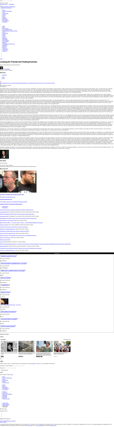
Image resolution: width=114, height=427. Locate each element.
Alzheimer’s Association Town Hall (8, 256)
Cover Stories (5, 41)
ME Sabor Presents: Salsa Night (8, 326)
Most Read (4, 207)
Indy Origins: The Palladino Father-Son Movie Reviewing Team (12, 194)
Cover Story (5, 389)
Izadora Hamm (12, 233)
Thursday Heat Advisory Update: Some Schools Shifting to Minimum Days (16, 209)
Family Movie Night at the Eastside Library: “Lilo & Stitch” (13, 263)
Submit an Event (3, 4)
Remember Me (4, 370)
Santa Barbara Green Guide (8, 43)
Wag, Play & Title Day (5, 278)
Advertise (4, 46)
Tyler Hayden (11, 220)
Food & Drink (5, 13)
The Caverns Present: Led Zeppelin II (9, 319)
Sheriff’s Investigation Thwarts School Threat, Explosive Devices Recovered (17, 214)
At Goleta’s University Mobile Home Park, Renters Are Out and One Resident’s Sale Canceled (20, 248)
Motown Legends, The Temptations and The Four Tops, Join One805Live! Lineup (18, 235)
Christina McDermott (10, 229)
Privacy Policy (3, 422)
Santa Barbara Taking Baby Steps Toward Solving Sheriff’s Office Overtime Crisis (18, 218)
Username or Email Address (6, 365)
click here (30, 425)
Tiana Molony (7, 237)
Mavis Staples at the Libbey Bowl (8, 312)
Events (3, 15)
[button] (9, 349)
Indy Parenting (5, 20)
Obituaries (4, 18)
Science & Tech (3, 224)
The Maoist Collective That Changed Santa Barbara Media (11, 204)
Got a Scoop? (8, 7)
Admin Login (5, 406)
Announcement (3, 212)
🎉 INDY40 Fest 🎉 (5, 285)
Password (2, 368)
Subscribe (3, 7)
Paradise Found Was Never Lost (6, 199)
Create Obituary (6, 404)
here (34, 363)
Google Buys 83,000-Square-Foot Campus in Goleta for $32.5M (14, 231)
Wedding (4, 42)
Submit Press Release (7, 394)
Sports (3, 17)
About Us (4, 47)
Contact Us (4, 48)
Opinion (4, 14)
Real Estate (4, 19)
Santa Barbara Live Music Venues (9, 30)
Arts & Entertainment (7, 11)
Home (3, 26)
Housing (2, 250)
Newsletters (11, 4)
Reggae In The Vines (5, 292)
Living (3, 12)
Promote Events (6, 398)
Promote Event (5, 382)
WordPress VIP (53, 425)
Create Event (5, 49)
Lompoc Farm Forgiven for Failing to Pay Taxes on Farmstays (14, 226)
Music (1, 237)
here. (12, 374)
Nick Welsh (7, 69)
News (3, 10)
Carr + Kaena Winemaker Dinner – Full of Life (11, 304)
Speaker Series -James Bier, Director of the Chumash (13, 271)
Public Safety (3, 220)
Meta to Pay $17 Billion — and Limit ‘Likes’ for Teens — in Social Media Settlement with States (21, 222)
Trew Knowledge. (40, 425)
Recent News (5, 206)
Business (2, 229)
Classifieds (4, 21)
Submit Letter (5, 405)
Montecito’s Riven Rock (5, 239)
